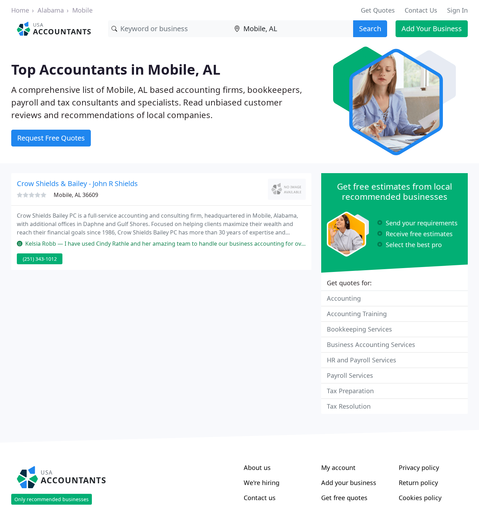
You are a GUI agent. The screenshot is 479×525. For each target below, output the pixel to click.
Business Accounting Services (371, 344)
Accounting (344, 298)
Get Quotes (378, 10)
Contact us (260, 497)
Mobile (82, 10)
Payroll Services (350, 375)
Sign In (457, 10)
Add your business (348, 482)
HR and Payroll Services (361, 360)
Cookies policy (420, 497)
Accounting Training (357, 313)
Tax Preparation (350, 391)
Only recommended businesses (51, 499)
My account (338, 467)
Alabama (51, 10)
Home (20, 10)
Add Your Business (432, 28)
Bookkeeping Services (359, 329)
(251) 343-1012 (40, 258)
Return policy (418, 482)
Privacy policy (419, 467)
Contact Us (421, 10)
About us (257, 467)
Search (370, 28)
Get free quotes (344, 497)
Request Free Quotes (51, 138)
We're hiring (261, 482)
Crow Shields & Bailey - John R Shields (77, 183)
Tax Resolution (349, 406)
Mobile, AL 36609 (76, 195)
